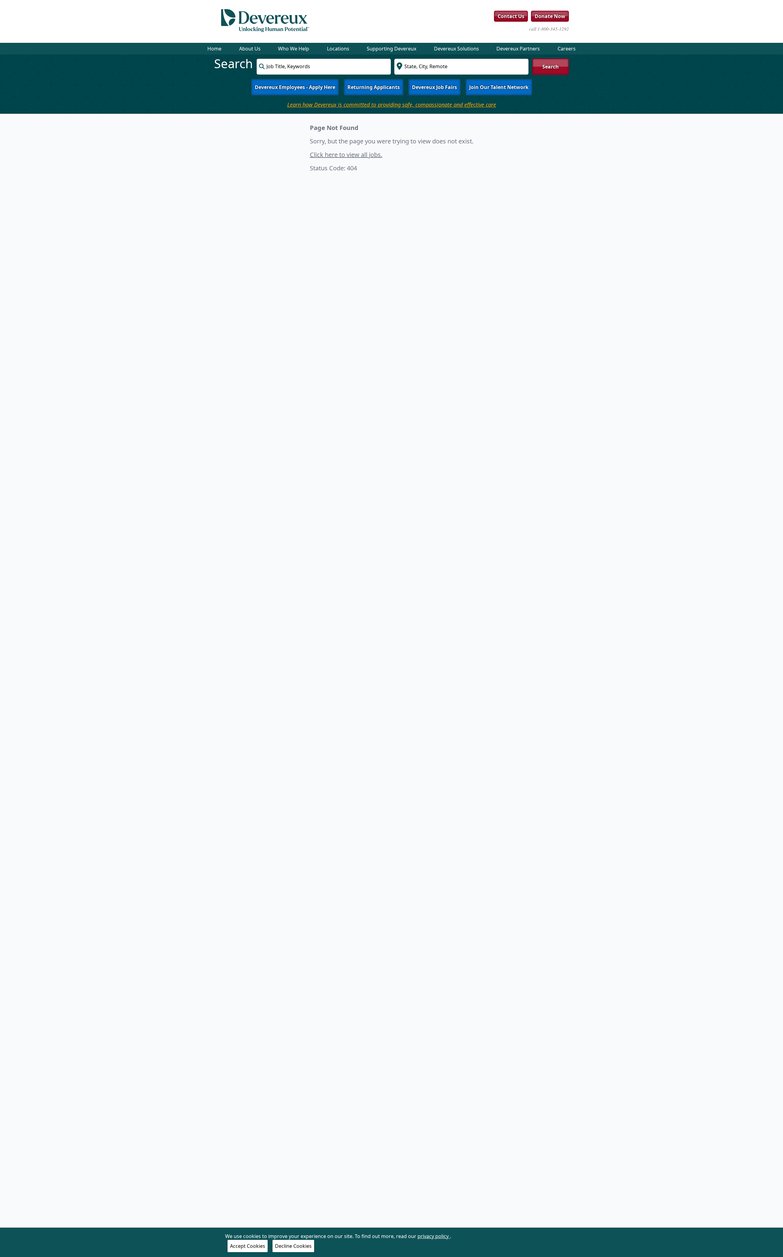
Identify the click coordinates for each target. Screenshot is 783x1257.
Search (550, 66)
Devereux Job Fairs (434, 87)
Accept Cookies (247, 1246)
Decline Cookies (293, 1246)
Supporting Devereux (391, 48)
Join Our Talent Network (499, 87)
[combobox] (324, 67)
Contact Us (511, 16)
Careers (567, 48)
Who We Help (293, 48)
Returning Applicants (373, 87)
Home (214, 48)
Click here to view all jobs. (346, 154)
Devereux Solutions (456, 48)
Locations (338, 48)
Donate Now (550, 16)
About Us (250, 48)
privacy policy (433, 1236)
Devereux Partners (518, 48)
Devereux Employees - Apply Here (295, 87)
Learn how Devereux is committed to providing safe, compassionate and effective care (391, 104)
